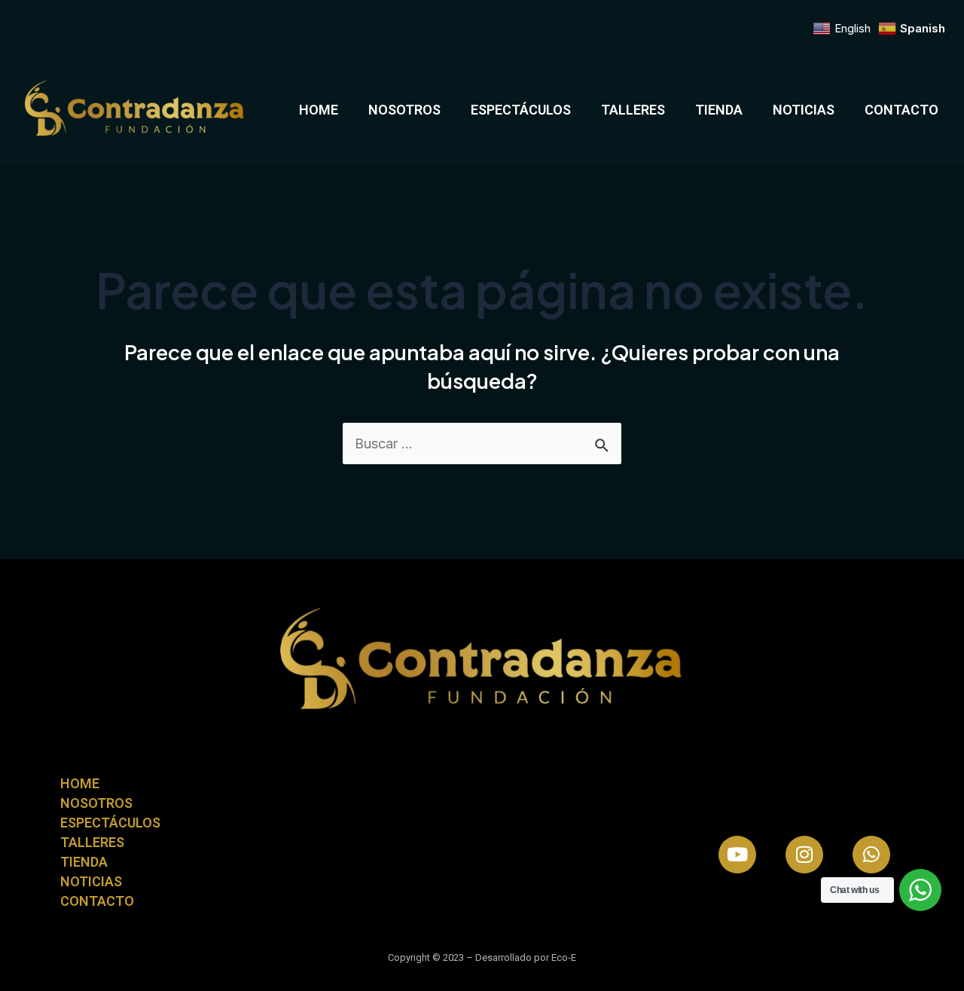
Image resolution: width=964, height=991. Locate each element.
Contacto (901, 110)
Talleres (633, 110)
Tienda (719, 110)
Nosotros (404, 110)
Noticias (803, 110)
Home (318, 110)
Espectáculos (521, 110)
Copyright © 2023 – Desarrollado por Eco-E (482, 957)
